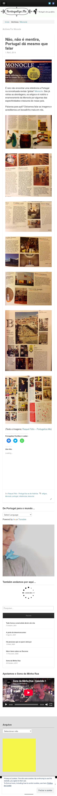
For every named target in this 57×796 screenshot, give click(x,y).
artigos (44, 493)
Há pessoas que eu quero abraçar (19, 642)
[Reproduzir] (6, 704)
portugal (15, 496)
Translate (22, 519)
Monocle (39, 91)
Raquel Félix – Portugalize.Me (36, 429)
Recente (28, 615)
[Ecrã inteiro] (51, 704)
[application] (28, 692)
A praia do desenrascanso (16, 632)
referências (23, 496)
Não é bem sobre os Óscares (17, 651)
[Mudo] (46, 704)
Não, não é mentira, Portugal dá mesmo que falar (26, 43)
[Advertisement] (19, 755)
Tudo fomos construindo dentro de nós (20, 623)
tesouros (31, 496)
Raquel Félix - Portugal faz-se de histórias (23, 493)
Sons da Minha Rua (13, 660)
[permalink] (50, 498)
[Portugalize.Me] (28, 12)
